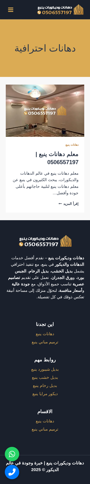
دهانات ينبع (72, 144)
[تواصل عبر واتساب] (12, 454)
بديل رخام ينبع (45, 385)
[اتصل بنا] (12, 472)
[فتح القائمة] (11, 9)
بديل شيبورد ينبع (45, 369)
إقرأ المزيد (68, 204)
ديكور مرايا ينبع (45, 394)
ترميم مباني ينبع (45, 342)
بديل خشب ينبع (45, 377)
